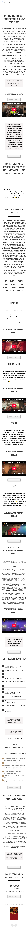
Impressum (15, 904)
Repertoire (11, 598)
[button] (14, 667)
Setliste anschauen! (14, 888)
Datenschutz (20, 904)
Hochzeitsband (6, 230)
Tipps (10, 769)
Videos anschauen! (14, 885)
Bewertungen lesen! (14, 887)
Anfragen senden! (14, 890)
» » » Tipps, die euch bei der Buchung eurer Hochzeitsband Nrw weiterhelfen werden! (14, 720)
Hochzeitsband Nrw (9, 590)
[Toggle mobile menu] (25, 4)
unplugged (13, 645)
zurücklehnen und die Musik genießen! (14, 891)
